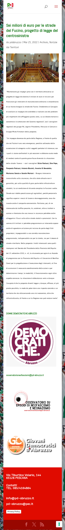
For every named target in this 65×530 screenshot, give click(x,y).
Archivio (44, 42)
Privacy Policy (14, 511)
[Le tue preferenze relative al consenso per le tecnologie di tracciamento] (59, 524)
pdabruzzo (15, 42)
